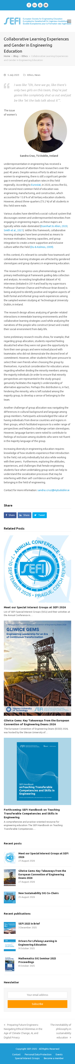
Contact (16, 1054)
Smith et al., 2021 (13, 230)
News (37, 75)
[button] (69, 21)
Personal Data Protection (38, 1054)
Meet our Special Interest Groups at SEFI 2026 (35, 607)
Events (59, 1054)
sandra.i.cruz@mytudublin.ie (54, 490)
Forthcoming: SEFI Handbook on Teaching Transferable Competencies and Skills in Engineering (32, 813)
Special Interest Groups (27, 1058)
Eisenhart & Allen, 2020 (54, 226)
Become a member (54, 1058)
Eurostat (36, 184)
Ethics (30, 75)
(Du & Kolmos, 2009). (42, 247)
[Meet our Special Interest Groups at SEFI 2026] (37, 568)
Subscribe (37, 1004)
